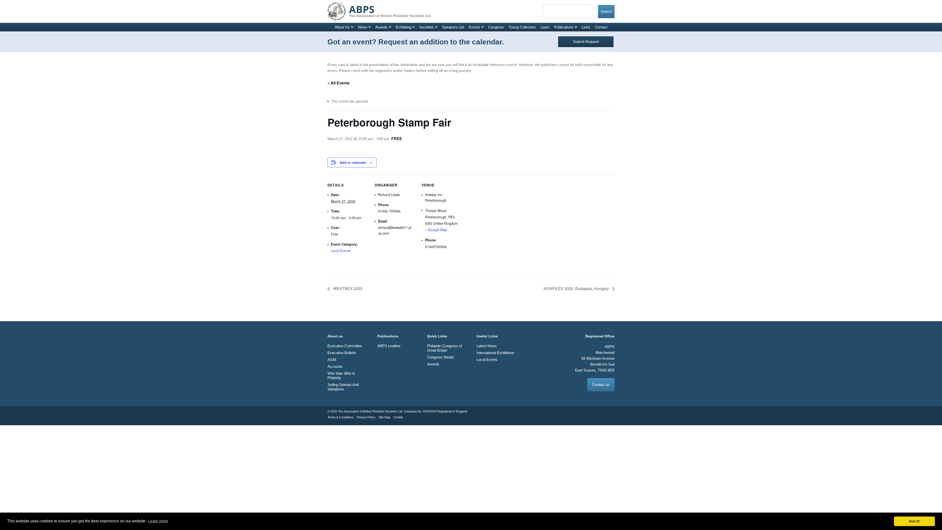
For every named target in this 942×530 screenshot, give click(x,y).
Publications (564, 27)
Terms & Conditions (340, 417)
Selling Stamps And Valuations (343, 387)
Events (474, 27)
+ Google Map (436, 229)
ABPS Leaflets (389, 346)
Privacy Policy (366, 417)
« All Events (338, 83)
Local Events (341, 250)
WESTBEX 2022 (347, 288)
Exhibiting (403, 27)
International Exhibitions (495, 353)
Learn (545, 27)
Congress (496, 27)
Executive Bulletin (341, 353)
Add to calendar (353, 162)
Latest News (487, 346)
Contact (601, 27)
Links (586, 27)
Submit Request (586, 42)
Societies (426, 27)
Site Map (384, 417)
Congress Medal (440, 357)
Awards (381, 27)
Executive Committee (344, 346)
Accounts (335, 366)
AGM (331, 360)
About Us (342, 27)
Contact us (601, 385)
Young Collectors (522, 27)
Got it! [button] (914, 521)
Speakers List (453, 27)
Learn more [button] (158, 521)
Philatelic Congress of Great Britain (444, 348)
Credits (398, 417)
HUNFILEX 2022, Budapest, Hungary (577, 288)
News (362, 27)
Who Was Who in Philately (341, 375)
